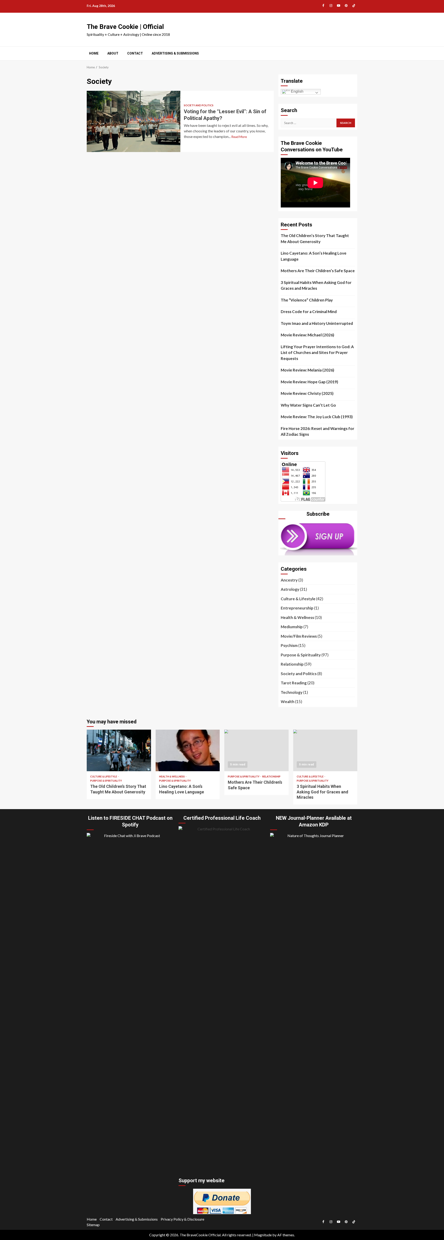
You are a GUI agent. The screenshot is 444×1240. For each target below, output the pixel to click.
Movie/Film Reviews (299, 636)
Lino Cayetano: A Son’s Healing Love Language (313, 256)
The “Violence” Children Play (307, 300)
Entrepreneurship (297, 608)
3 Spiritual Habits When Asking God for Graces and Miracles (316, 285)
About (112, 53)
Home (94, 53)
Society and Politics (198, 105)
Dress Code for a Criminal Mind (309, 311)
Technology (291, 692)
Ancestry (289, 580)
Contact (135, 53)
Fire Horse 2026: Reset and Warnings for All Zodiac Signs (317, 431)
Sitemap (93, 1224)
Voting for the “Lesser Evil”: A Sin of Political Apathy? (133, 121)
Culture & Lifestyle (298, 598)
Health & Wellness (297, 617)
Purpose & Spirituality (301, 654)
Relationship (292, 664)
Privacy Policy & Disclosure (182, 1219)
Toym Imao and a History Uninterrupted (317, 323)
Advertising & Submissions (175, 53)
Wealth (287, 701)
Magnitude (263, 1235)
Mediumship (292, 626)
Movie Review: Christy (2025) (307, 393)
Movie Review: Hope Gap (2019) (309, 381)
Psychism (289, 645)
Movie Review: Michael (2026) (307, 334)
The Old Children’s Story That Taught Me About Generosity (315, 238)
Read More (239, 137)
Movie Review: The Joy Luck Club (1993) (317, 416)
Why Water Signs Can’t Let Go (308, 405)
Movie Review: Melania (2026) (307, 370)
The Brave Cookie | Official (125, 26)
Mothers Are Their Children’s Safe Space (318, 270)
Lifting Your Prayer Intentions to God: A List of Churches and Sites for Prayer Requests (317, 352)
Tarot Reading (294, 682)
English (296, 91)
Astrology (290, 589)
